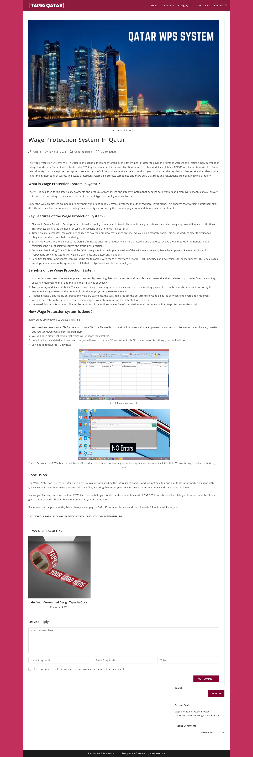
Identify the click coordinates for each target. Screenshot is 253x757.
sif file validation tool (46, 516)
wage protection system (72, 516)
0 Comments (108, 151)
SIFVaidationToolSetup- (45, 344)
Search (179, 687)
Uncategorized (83, 151)
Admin (37, 151)
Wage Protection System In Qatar (192, 711)
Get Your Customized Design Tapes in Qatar (59, 602)
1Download (64, 344)
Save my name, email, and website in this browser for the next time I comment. (79, 669)
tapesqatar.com (157, 753)
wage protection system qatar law (104, 516)
